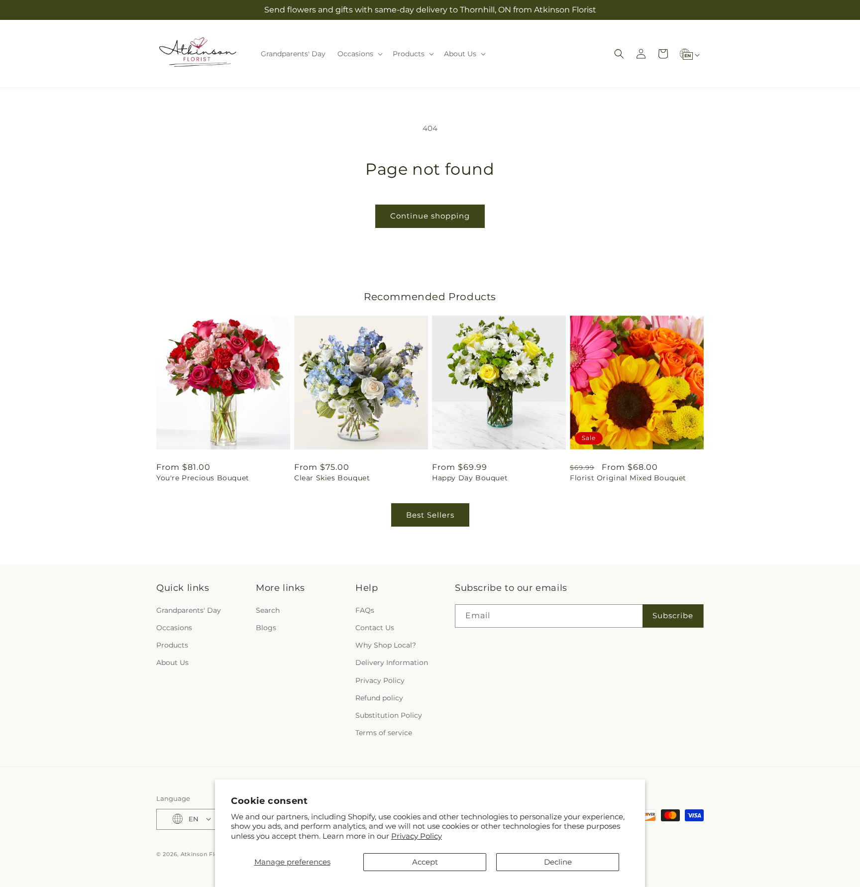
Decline (558, 862)
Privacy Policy (416, 836)
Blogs (266, 627)
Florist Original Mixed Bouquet (628, 477)
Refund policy (379, 697)
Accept (425, 862)
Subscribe (672, 615)
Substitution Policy (388, 714)
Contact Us (374, 627)
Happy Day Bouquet (470, 477)
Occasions (174, 627)
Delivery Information (391, 662)
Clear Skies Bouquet (332, 477)
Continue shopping (430, 216)
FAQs (364, 609)
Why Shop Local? (385, 645)
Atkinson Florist (204, 853)
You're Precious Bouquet (202, 477)
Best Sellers (430, 515)
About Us (172, 662)
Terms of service (383, 732)
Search (268, 609)
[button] (359, 53)
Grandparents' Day (188, 609)
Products (172, 645)
